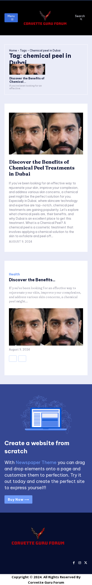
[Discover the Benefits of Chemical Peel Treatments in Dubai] (27, 69)
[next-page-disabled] (22, 358)
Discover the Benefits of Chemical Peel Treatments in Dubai (42, 168)
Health (14, 274)
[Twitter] (86, 562)
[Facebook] (74, 562)
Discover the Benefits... (32, 279)
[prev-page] (13, 358)
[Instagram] (80, 562)
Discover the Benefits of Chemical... (26, 80)
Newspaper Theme (36, 462)
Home (13, 50)
